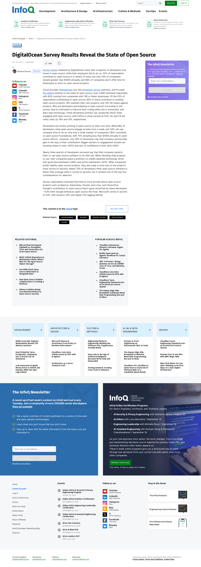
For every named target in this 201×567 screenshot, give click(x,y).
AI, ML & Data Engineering (130, 330)
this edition (48, 93)
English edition (85, 3)
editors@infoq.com (59, 559)
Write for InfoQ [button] (101, 3)
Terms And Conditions (154, 559)
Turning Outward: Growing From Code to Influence (99, 369)
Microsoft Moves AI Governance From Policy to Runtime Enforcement (64, 343)
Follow (36, 71)
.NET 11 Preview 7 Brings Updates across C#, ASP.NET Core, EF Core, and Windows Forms (111, 265)
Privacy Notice (138, 559)
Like (50, 63)
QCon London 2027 (71, 536)
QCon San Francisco (71, 523)
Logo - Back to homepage (23, 9)
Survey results (50, 70)
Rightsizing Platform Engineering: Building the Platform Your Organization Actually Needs (100, 344)
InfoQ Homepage (18, 39)
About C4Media (19, 520)
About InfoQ (17, 515)
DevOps (151, 11)
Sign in (184, 3)
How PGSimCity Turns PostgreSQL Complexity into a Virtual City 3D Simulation (26, 355)
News (31, 39)
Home (14, 484)
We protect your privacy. (158, 97)
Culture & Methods (129, 11)
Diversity (16, 533)
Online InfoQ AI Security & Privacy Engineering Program (77, 491)
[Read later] (59, 63)
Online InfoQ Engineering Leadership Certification (79, 507)
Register (171, 3)
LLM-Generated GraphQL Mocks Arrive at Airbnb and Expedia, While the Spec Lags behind (28, 368)
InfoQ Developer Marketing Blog (26, 528)
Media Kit (16, 524)
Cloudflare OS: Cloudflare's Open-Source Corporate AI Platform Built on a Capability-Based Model (136, 368)
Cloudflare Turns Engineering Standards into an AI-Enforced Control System (111, 283)
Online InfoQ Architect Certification (78, 499)
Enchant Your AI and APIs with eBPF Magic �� (171, 355)
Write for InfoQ (18, 506)
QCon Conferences (20, 498)
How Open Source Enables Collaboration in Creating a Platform (31, 281)
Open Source (117, 217)
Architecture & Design (74, 11)
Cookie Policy (169, 559)
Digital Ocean (99, 217)
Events (163, 11)
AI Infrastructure (103, 11)
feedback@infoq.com (20, 559)
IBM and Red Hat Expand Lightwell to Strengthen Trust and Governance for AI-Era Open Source (31, 248)
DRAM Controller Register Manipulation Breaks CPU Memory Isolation (27, 343)
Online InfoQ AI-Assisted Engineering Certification (79, 515)
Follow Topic (117, 209)
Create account (19, 489)
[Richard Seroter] (14, 71)
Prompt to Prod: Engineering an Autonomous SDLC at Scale (136, 343)
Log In (15, 493)
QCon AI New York (70, 530)
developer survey (91, 89)
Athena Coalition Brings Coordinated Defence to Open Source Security (30, 292)
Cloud (17, 45)
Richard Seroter (24, 71)
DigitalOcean (65, 89)
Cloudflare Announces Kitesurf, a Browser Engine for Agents (111, 247)
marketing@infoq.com (80, 559)
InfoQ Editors (18, 511)
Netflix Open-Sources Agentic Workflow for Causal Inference (112, 255)
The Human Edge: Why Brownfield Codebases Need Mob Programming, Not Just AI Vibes (112, 294)
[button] (167, 90)
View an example (22, 406)
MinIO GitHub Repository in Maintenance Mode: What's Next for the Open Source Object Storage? (31, 260)
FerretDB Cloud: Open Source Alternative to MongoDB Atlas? (29, 271)
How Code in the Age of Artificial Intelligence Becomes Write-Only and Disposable (99, 357)
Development (47, 11)
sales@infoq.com (38, 559)
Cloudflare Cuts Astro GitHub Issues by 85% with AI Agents (111, 274)
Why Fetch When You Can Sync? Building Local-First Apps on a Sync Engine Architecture (171, 366)
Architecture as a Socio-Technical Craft (63, 364)
